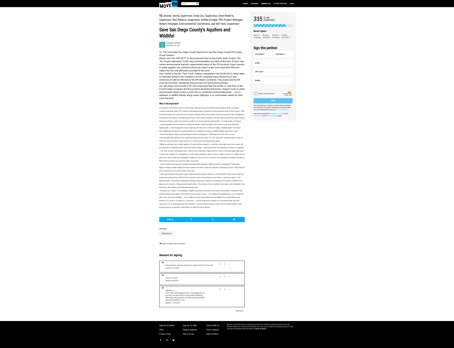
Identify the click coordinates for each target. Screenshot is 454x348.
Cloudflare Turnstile (276, 114)
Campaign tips (266, 3)
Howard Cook (171, 45)
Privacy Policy (258, 116)
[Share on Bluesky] (234, 219)
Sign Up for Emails (167, 325)
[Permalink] (229, 264)
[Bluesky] (173, 340)
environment (166, 233)
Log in (292, 3)
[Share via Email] (212, 219)
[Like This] (220, 264)
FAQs (161, 330)
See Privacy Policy (283, 109)
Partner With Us (212, 325)
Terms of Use (188, 334)
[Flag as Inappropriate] (225, 264)
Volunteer (254, 3)
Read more (239, 311)
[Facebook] (160, 340)
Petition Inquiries (190, 330)
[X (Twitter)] (167, 340)
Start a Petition (281, 3)
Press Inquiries (212, 330)
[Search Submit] (197, 3)
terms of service (260, 329)
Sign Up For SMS (190, 325)
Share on (170, 219)
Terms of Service (271, 116)
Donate (245, 3)
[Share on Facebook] (191, 219)
